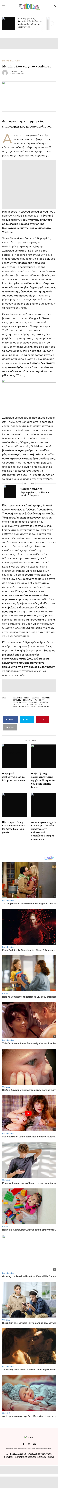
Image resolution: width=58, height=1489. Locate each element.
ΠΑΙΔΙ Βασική (15, 61)
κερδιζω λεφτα (36, 704)
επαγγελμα (44, 702)
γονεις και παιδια (19, 702)
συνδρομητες (43, 706)
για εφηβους (39, 700)
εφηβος (16, 704)
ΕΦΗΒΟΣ (5, 61)
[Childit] (29, 6)
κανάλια (25, 704)
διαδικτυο (33, 702)
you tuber (46, 698)
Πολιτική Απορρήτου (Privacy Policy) (34, 1456)
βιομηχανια (27, 700)
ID (7, 1453)
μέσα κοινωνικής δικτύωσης (24, 706)
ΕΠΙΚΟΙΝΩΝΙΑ (18, 1453)
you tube (35, 698)
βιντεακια (17, 700)
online (26, 698)
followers (17, 698)
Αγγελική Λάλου (17, 72)
